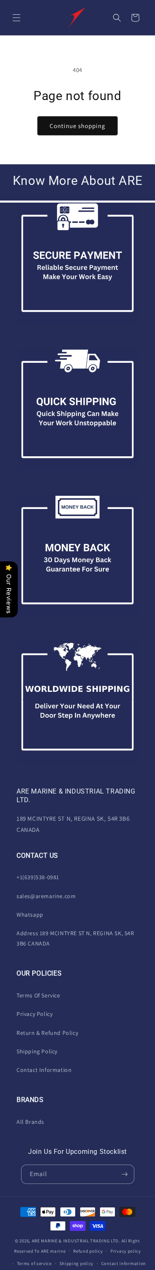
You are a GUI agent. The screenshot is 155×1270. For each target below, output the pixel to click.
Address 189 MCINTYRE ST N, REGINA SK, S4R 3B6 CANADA (75, 938)
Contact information (123, 1263)
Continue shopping (77, 126)
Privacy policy (125, 1251)
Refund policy (88, 1251)
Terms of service (34, 1263)
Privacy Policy (34, 1014)
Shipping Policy (37, 1051)
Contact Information (44, 1070)
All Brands (30, 1121)
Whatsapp (30, 914)
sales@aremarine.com (46, 896)
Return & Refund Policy (47, 1033)
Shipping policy (77, 1263)
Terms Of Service (38, 995)
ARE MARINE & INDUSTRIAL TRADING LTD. (76, 1241)
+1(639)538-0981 (38, 877)
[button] (16, 18)
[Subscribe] (125, 1174)
